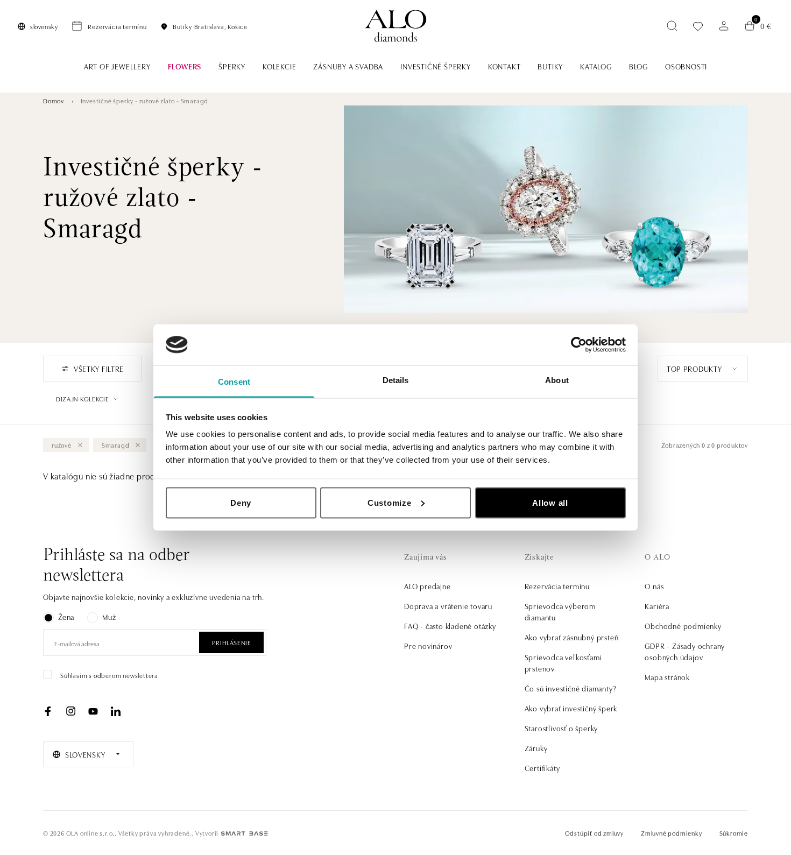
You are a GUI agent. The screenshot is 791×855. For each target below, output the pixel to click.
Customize (390, 502)
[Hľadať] (672, 26)
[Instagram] (70, 711)
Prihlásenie (231, 642)
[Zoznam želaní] (698, 26)
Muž (109, 616)
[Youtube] (93, 711)
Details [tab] (396, 380)
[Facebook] (48, 711)
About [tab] (557, 380)
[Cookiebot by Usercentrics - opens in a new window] (579, 344)
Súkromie (733, 832)
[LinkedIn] (116, 711)
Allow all (550, 502)
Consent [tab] (234, 381)
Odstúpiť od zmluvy (594, 832)
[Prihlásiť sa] (723, 26)
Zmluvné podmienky (671, 832)
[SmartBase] (244, 833)
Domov (53, 100)
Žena (66, 616)
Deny (240, 502)
